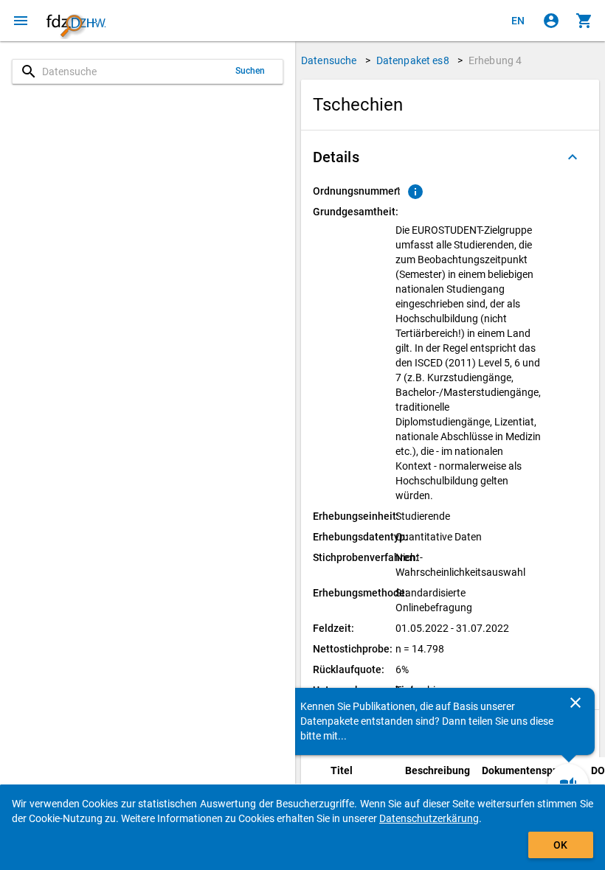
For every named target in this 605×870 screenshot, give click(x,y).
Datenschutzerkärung (429, 818)
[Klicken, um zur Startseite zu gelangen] (76, 20)
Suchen (250, 71)
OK (560, 845)
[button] (450, 157)
